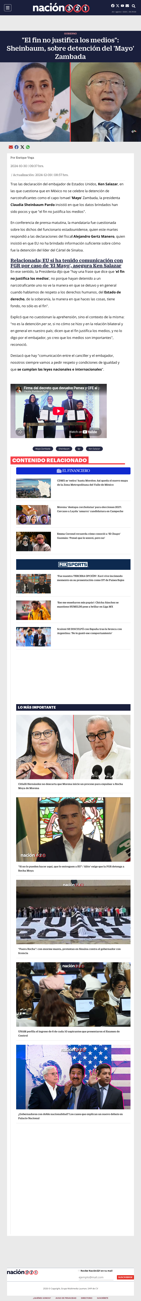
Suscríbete (102, 1298)
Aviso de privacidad (66, 1298)
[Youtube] (123, 5)
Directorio (86, 1298)
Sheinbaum (64, 448)
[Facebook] (113, 5)
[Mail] (127, 5)
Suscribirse (125, 1277)
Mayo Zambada (42, 448)
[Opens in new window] (33, 488)
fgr (79, 448)
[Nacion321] (61, 7)
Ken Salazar (94, 448)
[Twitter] (118, 5)
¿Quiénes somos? (42, 1298)
